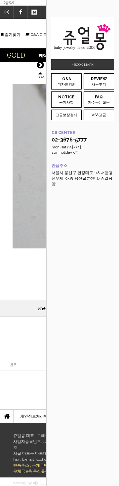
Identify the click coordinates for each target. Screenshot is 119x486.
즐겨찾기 (12, 34)
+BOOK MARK (83, 64)
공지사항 (66, 100)
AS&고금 (99, 115)
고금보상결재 (66, 115)
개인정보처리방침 (36, 416)
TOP (40, 76)
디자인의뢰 (67, 82)
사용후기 (99, 82)
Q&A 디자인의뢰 (45, 34)
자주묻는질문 (99, 100)
